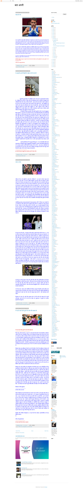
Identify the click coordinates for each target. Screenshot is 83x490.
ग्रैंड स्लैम (21, 304)
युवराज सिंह (53, 288)
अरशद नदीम (53, 158)
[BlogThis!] (30, 65)
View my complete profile (55, 23)
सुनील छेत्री (53, 145)
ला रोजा (53, 300)
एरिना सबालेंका (54, 176)
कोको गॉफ (53, 193)
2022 (53, 33)
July (54, 49)
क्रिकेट (53, 76)
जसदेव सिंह (53, 203)
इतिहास (53, 127)
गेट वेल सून (53, 198)
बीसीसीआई (53, 267)
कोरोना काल (53, 194)
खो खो (53, 130)
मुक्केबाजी (53, 277)
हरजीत (53, 332)
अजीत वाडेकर (54, 152)
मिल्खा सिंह (53, 276)
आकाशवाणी (53, 164)
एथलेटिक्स (53, 87)
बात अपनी (19, 5)
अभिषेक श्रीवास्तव (54, 154)
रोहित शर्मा (53, 297)
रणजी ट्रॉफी (53, 291)
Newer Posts (18, 430)
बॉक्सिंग (53, 122)
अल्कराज (53, 102)
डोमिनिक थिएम (54, 226)
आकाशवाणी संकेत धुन (55, 165)
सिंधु (52, 143)
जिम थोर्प (53, 206)
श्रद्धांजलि (53, 79)
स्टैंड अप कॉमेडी (54, 328)
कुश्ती (53, 129)
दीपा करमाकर (54, 234)
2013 (53, 66)
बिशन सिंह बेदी (54, 266)
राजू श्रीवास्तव (54, 295)
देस (52, 237)
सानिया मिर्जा (53, 317)
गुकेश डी (53, 132)
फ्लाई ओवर (53, 260)
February (54, 56)
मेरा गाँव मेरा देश (54, 393)
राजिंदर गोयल (54, 293)
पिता (52, 247)
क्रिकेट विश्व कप (54, 195)
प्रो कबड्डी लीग (54, 92)
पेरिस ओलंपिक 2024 (55, 74)
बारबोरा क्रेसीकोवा (54, 265)
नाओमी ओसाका (54, 240)
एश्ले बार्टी (53, 180)
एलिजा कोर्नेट (54, 178)
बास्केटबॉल (53, 104)
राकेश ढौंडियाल (54, 292)
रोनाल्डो (53, 296)
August (54, 47)
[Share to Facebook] (33, 65)
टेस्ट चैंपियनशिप (54, 215)
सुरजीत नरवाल (54, 322)
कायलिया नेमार (54, 188)
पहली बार (53, 375)
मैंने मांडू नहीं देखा (54, 281)
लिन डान (53, 301)
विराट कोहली (54, 303)
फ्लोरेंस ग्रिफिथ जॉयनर (55, 261)
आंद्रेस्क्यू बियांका (24, 426)
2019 (53, 37)
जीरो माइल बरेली (23, 473)
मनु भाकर (53, 137)
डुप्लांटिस (53, 221)
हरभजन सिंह (53, 333)
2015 (53, 63)
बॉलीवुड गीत (53, 112)
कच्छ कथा (53, 184)
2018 (53, 59)
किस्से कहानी (54, 189)
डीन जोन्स (53, 220)
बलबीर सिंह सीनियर (54, 262)
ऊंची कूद (53, 174)
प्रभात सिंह (53, 255)
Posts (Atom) (22, 432)
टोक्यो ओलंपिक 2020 (55, 82)
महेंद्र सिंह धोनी (54, 272)
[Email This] (29, 65)
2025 (53, 29)
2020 (53, 36)
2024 (53, 30)
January (54, 57)
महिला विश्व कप (54, 271)
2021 (53, 34)
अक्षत (53, 150)
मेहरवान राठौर (54, 280)
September (55, 40)
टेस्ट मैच (53, 216)
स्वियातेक (53, 117)
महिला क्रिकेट (54, 99)
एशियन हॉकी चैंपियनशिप (55, 179)
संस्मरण (53, 312)
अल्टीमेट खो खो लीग (54, 125)
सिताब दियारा (53, 421)
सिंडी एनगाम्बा (54, 318)
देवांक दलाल (53, 236)
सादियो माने (53, 316)
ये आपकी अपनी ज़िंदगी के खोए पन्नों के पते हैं (25, 73)
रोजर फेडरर (53, 123)
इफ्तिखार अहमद (54, 169)
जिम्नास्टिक (53, 133)
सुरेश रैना (53, 323)
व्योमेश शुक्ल (53, 307)
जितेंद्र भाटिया (54, 205)
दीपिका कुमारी (54, 235)
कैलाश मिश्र (53, 190)
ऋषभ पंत (53, 175)
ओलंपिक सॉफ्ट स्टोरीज (55, 93)
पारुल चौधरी (53, 246)
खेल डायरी (53, 196)
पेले (52, 251)
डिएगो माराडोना (54, 219)
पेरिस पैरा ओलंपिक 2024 (55, 135)
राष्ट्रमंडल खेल (54, 113)
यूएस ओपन (25, 304)
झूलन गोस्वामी (54, 214)
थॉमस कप (53, 230)
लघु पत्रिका (53, 298)
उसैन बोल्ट (53, 173)
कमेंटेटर (53, 128)
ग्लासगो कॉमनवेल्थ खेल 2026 (20, 436)
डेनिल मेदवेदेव (54, 224)
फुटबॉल (53, 72)
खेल (18, 304)
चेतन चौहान (53, 201)
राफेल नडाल (28, 304)
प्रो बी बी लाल (54, 257)
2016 (53, 62)
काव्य (52, 108)
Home (32, 430)
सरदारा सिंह (53, 313)
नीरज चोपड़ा (53, 241)
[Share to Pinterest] (34, 65)
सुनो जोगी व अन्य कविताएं (55, 321)
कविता (53, 185)
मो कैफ (53, 286)
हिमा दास (53, 336)
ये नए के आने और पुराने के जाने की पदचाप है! (26, 310)
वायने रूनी (53, 302)
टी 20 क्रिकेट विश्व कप (55, 134)
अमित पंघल (53, 155)
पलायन (53, 245)
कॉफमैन (53, 191)
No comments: (25, 65)
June (54, 50)
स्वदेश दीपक (53, 331)
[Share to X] (31, 65)
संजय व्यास (53, 409)
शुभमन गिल (53, 310)
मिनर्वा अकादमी (54, 275)
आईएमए (53, 163)
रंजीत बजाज (53, 290)
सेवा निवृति (53, 147)
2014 (53, 65)
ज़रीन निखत (53, 148)
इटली (53, 168)
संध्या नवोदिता (54, 311)
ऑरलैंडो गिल (53, 181)
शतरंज (53, 308)
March (54, 54)
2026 (53, 27)
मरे (52, 270)
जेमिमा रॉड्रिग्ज (54, 210)
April (54, 53)
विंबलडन (53, 114)
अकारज (53, 78)
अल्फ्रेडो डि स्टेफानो (55, 159)
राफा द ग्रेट (18, 162)
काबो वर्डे (53, 186)
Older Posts (46, 430)
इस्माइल (53, 170)
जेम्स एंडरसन (53, 211)
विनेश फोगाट (53, 140)
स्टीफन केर (53, 326)
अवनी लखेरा (53, 160)
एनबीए (53, 118)
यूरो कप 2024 (54, 139)
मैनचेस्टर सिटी (54, 282)
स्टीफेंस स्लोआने (54, 327)
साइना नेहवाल (54, 315)
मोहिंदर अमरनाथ (54, 287)
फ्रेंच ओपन (53, 89)
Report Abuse (54, 339)
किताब (53, 86)
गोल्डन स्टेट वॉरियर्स (54, 199)
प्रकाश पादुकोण (54, 252)
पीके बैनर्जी (53, 249)
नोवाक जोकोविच (54, 98)
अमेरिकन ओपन (20, 426)
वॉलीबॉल (53, 306)
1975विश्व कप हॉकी (55, 149)
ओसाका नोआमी (54, 183)
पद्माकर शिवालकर (54, 244)
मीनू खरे (53, 138)
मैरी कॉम (53, 285)
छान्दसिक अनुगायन (54, 358)
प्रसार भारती (53, 256)
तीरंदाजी (53, 229)
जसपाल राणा (53, 204)
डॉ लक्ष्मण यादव (54, 225)
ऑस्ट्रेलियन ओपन (54, 119)
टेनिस (23, 304)
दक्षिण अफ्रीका (54, 231)
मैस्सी (53, 97)
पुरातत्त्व (53, 250)
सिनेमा (53, 144)
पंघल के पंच (18, 15)
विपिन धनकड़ (54, 142)
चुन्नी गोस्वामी (54, 200)
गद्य (52, 88)
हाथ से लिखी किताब (54, 410)
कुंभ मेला (53, 109)
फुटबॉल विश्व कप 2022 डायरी (56, 103)
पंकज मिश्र (53, 242)
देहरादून (53, 239)
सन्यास (53, 83)
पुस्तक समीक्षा (54, 84)
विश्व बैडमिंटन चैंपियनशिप (55, 305)
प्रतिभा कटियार (54, 254)
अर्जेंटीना (53, 124)
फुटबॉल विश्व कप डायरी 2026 (56, 77)
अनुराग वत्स (53, 153)
